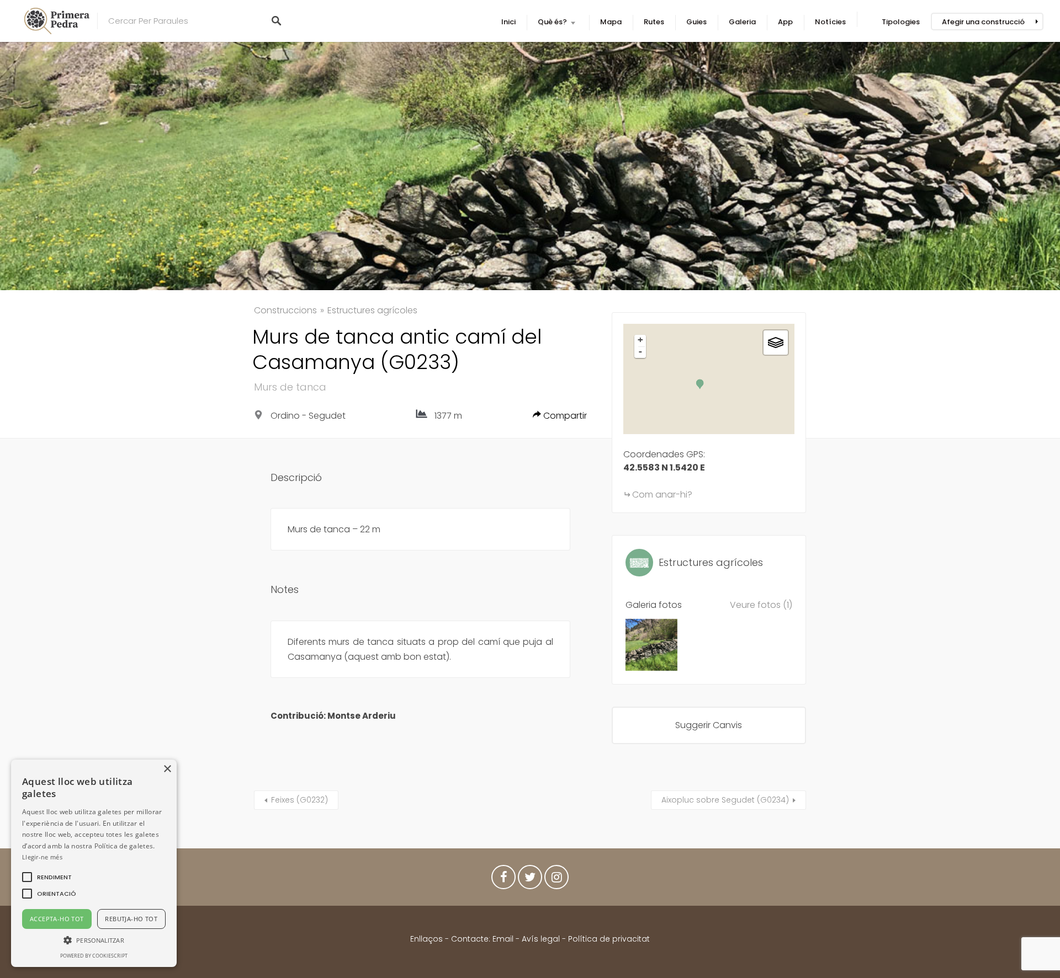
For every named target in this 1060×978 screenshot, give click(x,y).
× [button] (167, 769)
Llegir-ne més (42, 857)
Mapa (611, 22)
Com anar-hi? (662, 494)
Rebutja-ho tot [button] (131, 919)
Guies (696, 22)
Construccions (285, 310)
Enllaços (427, 938)
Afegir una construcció (983, 22)
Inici (508, 22)
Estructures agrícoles (372, 310)
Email (502, 938)
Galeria (742, 22)
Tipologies (901, 22)
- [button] (640, 351)
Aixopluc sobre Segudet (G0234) (725, 799)
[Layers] (776, 342)
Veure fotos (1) (761, 604)
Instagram (556, 880)
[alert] (94, 863)
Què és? (552, 22)
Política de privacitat (609, 938)
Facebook (503, 880)
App (785, 22)
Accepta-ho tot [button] (57, 919)
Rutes (654, 22)
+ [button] (640, 340)
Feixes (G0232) (299, 799)
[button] (54, 877)
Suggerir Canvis (708, 725)
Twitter (530, 880)
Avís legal (541, 938)
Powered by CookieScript (94, 955)
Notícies (830, 22)
